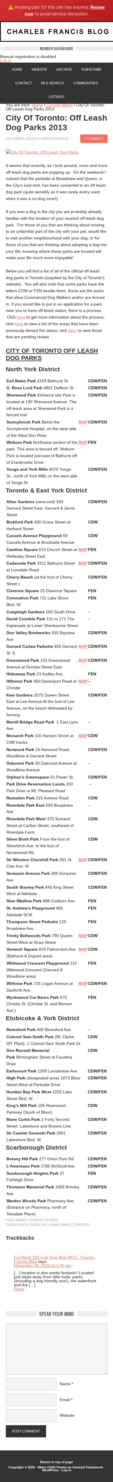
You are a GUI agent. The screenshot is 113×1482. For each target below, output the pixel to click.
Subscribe (91, 70)
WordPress (50, 1470)
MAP (83, 422)
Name (65, 1383)
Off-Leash (50, 1224)
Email (65, 1399)
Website (39, 70)
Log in (5, 60)
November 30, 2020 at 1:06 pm (42, 1265)
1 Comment (93, 138)
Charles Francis (53, 138)
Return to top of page (56, 1462)
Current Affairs (43, 1220)
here (21, 317)
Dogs (34, 1224)
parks (66, 1224)
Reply (19, 1289)
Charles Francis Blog (56, 33)
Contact (23, 83)
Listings (56, 97)
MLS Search (52, 83)
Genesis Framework (87, 1467)
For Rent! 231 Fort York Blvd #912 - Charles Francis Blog (54, 1259)
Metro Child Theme (52, 1467)
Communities (85, 83)
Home (17, 70)
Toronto (81, 1224)
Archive (64, 70)
